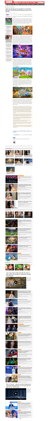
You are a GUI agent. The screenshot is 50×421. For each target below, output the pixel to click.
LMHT (13, 4)
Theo (22, 134)
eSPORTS (20, 2)
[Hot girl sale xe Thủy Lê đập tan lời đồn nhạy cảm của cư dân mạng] (12, 204)
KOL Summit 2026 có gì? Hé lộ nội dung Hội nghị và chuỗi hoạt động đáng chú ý (25, 368)
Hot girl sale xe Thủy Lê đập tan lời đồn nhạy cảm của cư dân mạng (28, 156)
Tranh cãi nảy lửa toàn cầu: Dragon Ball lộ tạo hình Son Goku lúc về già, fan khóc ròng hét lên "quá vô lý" (9, 60)
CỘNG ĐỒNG (33, 2)
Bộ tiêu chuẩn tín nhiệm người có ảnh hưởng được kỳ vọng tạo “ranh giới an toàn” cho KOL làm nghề (24, 412)
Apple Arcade (19, 18)
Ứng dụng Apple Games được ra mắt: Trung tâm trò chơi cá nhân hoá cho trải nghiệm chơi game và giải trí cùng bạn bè (9, 31)
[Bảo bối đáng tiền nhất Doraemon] (12, 257)
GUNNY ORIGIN (10, 4)
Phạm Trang (19, 382)
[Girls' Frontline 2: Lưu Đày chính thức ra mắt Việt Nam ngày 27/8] (12, 240)
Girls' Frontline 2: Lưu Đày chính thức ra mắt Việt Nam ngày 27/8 (9, 164)
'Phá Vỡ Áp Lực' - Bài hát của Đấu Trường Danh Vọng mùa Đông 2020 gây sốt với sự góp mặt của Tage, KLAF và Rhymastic (18, 386)
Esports (21, 180)
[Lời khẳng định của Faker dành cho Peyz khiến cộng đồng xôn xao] (12, 328)
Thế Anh (19, 198)
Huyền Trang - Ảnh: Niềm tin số (21, 373)
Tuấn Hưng (19, 249)
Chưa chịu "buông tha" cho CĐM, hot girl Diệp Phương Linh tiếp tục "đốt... (19, 165)
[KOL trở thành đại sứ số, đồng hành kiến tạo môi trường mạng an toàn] (12, 405)
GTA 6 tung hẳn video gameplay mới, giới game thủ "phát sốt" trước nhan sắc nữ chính (25, 308)
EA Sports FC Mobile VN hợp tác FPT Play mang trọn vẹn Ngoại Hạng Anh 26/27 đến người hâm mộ (24, 229)
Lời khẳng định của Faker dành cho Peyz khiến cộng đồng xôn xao (24, 326)
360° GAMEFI (42, 4)
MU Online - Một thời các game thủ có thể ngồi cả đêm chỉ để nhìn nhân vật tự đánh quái (24, 221)
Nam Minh (19, 180)
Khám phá (27, 373)
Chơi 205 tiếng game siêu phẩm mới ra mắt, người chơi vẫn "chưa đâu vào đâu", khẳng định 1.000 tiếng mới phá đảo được (9, 45)
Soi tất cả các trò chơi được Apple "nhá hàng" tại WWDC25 (9, 23)
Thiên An (19, 258)
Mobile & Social (23, 189)
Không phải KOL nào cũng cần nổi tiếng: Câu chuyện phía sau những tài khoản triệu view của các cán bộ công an (25, 377)
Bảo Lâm (19, 356)
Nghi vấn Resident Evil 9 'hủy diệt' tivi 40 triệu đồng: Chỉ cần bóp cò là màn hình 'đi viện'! (9, 49)
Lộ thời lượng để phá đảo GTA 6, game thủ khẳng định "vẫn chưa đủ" (24, 246)
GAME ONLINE (33, 4)
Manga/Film (22, 258)
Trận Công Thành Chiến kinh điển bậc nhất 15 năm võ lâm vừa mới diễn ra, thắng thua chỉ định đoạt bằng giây (18, 274)
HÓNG (30, 2)
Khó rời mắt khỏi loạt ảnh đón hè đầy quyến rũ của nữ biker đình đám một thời (24, 193)
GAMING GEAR (28, 4)
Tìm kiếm (43, 2)
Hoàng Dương (19, 189)
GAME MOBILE (16, 2)
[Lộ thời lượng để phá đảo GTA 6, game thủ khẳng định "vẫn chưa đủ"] (12, 248)
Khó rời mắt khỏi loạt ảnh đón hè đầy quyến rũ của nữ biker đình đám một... (18, 156)
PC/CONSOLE (37, 4)
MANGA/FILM (27, 2)
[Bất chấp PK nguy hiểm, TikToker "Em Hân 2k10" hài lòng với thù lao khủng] (12, 344)
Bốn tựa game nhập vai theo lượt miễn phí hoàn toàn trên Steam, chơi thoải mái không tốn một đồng (24, 359)
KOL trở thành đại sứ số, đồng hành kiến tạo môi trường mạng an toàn (24, 403)
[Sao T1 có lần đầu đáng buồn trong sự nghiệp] (12, 179)
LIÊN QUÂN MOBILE (17, 4)
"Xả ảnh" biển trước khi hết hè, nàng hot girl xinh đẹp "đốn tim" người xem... (10, 173)
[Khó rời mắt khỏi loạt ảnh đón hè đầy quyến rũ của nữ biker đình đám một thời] (12, 196)
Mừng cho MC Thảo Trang (22, 299)
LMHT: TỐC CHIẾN (23, 4)
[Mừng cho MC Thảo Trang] (12, 302)
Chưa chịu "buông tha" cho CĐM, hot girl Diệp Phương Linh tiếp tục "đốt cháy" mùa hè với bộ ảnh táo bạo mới (24, 292)
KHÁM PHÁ (23, 2)
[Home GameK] (6, 4)
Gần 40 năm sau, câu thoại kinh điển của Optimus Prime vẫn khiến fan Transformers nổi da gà (25, 351)
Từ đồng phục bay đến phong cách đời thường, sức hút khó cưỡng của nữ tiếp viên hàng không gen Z (8, 41)
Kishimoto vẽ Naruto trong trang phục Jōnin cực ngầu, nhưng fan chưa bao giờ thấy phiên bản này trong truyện (25, 334)
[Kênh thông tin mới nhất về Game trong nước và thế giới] (9, 2)
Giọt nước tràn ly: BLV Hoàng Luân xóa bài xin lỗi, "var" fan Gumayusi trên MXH (9, 52)
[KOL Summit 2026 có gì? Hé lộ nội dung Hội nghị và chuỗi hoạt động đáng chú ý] (12, 370)
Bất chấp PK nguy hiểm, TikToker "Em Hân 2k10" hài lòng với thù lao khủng (24, 342)
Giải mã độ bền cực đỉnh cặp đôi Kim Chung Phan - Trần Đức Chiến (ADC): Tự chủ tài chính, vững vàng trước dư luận (24, 317)
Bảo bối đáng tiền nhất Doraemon (23, 254)
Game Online (22, 249)
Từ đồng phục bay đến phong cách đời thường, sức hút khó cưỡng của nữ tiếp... (9, 156)
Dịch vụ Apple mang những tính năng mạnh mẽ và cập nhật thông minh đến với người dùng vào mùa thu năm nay (9, 27)
